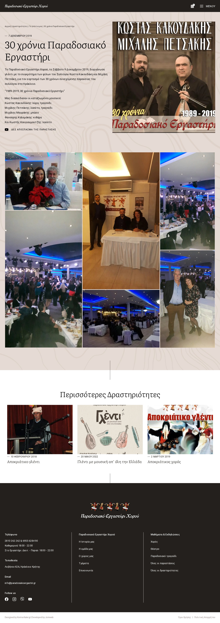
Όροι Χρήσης (184, 617)
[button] (43, 181)
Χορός (154, 541)
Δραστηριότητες (20, 26)
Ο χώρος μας (86, 556)
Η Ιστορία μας (86, 541)
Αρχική (8, 26)
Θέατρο (155, 549)
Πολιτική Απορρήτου (204, 617)
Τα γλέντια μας (36, 26)
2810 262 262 (13, 540)
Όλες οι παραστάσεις (163, 563)
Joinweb (49, 617)
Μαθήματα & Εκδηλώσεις (165, 534)
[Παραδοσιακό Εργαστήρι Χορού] (110, 510)
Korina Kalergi (24, 617)
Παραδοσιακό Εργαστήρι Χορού (97, 534)
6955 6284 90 (30, 540)
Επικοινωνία (86, 570)
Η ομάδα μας (86, 549)
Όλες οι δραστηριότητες (165, 570)
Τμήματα (84, 563)
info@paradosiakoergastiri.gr (20, 583)
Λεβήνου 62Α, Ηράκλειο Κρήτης (22, 566)
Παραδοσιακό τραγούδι (164, 556)
